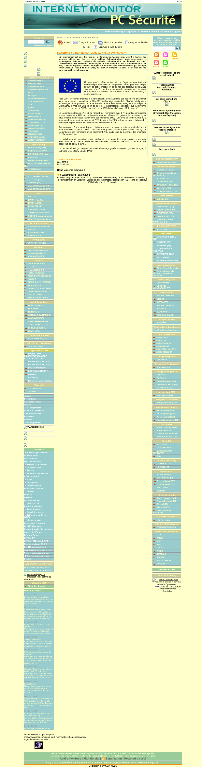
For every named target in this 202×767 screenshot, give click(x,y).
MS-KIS (31, 107)
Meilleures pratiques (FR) (105, 177)
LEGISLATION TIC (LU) (39, 361)
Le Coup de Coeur (32, 500)
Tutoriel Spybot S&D (166, 381)
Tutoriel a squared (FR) (167, 420)
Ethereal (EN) (162, 504)
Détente (27, 559)
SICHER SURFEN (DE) (167, 260)
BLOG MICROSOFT (35, 84)
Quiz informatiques (32, 462)
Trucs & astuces (34, 509)
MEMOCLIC (33, 312)
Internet (30, 491)
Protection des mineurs (37, 473)
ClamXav (32, 157)
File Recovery (163, 520)
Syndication (114, 758)
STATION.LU (162, 178)
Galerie (27, 405)
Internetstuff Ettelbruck (34, 523)
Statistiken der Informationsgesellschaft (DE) (108, 180)
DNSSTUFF (161, 564)
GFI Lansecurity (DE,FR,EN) (162, 511)
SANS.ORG (162, 312)
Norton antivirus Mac (38, 160)
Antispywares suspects (166, 403)
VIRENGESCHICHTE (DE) (164, 238)
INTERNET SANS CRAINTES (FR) (163, 220)
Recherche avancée (44, 46)
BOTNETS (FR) (163, 245)
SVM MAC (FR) (34, 183)
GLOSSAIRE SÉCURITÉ (36, 128)
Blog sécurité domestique (168, 268)
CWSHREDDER (162, 337)
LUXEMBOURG (34, 388)
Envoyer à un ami (86, 42)
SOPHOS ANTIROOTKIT (167, 434)
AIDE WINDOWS (34, 285)
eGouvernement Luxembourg (133, 177)
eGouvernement (34, 520)
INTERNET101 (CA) (165, 216)
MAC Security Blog (37, 148)
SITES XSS (161, 444)
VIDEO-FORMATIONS (38, 321)
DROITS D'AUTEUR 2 (38, 371)
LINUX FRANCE (35, 200)
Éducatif (30, 471)
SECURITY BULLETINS (36, 122)
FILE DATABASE (162, 346)
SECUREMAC (34, 169)
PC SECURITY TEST (166, 229)
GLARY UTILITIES (34, 235)
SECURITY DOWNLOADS (37, 98)
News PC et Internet (36, 512)
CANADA (31, 391)
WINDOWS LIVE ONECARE (38, 90)
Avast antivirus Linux (38, 213)
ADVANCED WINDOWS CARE (38, 226)
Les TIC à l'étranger (33, 526)
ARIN (158, 544)
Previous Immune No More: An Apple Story (159, 31)
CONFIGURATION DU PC (36, 253)
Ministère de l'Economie (105, 182)
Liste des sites (175, 586)
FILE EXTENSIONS (35, 270)
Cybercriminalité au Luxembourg (164, 174)
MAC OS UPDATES (35, 113)
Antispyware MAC (165, 395)
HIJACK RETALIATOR (35, 232)
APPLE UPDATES (34, 116)
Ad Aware (161, 378)
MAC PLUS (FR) (34, 180)
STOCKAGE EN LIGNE (35, 256)
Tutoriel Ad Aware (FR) (167, 384)
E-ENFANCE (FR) (164, 213)
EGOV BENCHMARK (83, 151)
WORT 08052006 (164, 182)
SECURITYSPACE (165, 305)
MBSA (30, 93)
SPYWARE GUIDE (164, 388)
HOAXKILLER (162, 467)
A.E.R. (30, 104)
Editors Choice (31, 456)
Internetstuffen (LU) (81, 177)
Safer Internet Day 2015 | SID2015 (118, 31)
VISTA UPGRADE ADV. (36, 101)
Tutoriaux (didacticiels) (37, 453)
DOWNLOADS (33, 110)
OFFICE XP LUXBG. (35, 134)
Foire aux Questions (34, 411)
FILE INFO (32, 267)
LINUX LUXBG (35, 203)
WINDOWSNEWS (36, 318)
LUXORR (32, 374)
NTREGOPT (31, 229)
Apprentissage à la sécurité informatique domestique (163, 273)
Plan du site (91, 758)
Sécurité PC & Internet (37, 465)
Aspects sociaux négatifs (38, 556)
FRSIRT (160, 299)
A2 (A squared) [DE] (165, 413)
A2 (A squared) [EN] (165, 417)
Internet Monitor (34, 486)
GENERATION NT (36, 305)
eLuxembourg (91, 37)
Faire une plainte (35, 346)
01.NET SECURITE (37, 328)
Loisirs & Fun (33, 503)
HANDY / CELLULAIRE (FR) (36, 541)
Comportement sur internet (36, 553)
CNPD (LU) (33, 377)
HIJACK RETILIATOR (164, 352)
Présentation (30, 399)
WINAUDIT (161, 491)
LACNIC (160, 547)
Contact (28, 420)
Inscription (167, 591)
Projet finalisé (30, 684)
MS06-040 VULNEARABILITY (161, 287)
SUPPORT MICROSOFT (36, 140)
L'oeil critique (30, 459)
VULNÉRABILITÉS (35, 125)
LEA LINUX (33, 196)
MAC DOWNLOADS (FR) (38, 186)
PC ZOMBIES (162, 257)
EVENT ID (31, 279)
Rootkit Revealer (163, 431)
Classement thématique (167, 589)
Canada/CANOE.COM (166, 191)
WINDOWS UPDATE (35, 81)
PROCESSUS (33, 131)
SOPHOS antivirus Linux (40, 216)
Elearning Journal (36, 586)
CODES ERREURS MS (37, 292)
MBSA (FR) (32, 96)
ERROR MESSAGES (166, 527)
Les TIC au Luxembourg (35, 547)
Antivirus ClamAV (36, 209)
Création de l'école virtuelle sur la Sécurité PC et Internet (38, 670)
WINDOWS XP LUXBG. (36, 137)
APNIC (159, 551)
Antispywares (163, 367)
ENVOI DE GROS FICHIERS (37, 250)
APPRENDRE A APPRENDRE (37, 567)
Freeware (28, 497)
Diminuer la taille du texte (110, 47)
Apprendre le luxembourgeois (37, 550)
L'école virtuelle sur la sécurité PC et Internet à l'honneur (37, 611)
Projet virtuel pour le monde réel (38, 699)
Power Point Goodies (33, 489)
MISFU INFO (34, 331)
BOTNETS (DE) (163, 242)
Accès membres (70, 758)
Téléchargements (32, 408)
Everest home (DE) (165, 484)
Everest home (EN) (165, 481)
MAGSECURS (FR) (165, 315)
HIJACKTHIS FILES (163, 343)
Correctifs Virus (34, 468)
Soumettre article (32, 402)
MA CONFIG (162, 487)
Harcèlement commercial (40, 381)
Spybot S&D (162, 375)
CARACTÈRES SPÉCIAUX (39, 288)
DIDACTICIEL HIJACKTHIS (166, 349)
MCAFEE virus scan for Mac (37, 165)
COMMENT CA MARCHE (39, 315)
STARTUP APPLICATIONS (39, 282)
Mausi (29, 479)
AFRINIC (160, 557)
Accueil (28, 396)
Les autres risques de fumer (37, 728)
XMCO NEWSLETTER (38, 325)
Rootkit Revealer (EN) (166, 498)
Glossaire (29, 417)
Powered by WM (135, 758)
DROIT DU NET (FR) (165, 210)
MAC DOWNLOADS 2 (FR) (39, 189)
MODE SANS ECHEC (36, 264)
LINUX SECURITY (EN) (36, 119)
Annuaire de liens (32, 414)
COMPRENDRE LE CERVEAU (37, 570)
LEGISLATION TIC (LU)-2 (39, 365)
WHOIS (159, 538)
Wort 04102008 (163, 188)
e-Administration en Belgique (71, 180)
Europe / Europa (31, 535)
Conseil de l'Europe (33, 532)
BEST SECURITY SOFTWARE (163, 452)
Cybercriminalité (31, 476)
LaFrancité (163, 586)
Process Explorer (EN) (166, 501)
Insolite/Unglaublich (33, 506)
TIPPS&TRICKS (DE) (37, 339)
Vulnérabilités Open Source (166, 330)
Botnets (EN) (162, 199)
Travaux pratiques (32, 639)
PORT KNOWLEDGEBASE (39, 276)
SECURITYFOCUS (165, 295)
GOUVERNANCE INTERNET (163, 250)
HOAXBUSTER (163, 464)
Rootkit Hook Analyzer (166, 427)
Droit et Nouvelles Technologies (38, 529)
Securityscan (162, 283)
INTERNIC (161, 554)
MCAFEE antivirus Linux (39, 219)
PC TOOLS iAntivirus (38, 154)
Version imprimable (113, 42)
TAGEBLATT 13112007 (167, 185)
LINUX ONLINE (35, 206)
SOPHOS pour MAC (37, 151)
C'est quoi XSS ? (164, 447)
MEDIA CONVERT (35, 295)
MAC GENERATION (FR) (38, 177)
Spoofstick (161, 360)
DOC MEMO (33, 308)
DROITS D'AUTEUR (37, 368)
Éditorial (28, 494)
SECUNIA (161, 309)
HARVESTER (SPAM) (166, 162)
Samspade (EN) (163, 507)
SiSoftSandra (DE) (165, 478)
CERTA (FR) (162, 302)
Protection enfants (165, 170)
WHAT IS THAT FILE (36, 243)
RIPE (158, 541)
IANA (158, 535)
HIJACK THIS (161, 340)
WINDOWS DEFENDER (36, 87)
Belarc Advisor (163, 474)
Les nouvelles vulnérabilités (36, 597)
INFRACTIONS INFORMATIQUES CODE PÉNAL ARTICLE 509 (35, 356)
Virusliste (161, 323)
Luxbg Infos (32, 483)
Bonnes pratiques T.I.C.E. (35, 544)
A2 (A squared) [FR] (165, 410)
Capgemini (107, 82)
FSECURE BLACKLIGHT (167, 437)
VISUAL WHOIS (163, 561)
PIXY (158, 456)
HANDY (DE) (29, 538)
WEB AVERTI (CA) (165, 206)
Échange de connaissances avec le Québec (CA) (37, 714)
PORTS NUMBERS (35, 273)
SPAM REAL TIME (165, 254)
